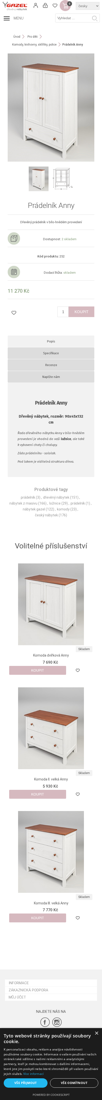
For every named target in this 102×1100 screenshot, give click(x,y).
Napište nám (51, 377)
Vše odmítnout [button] (74, 1083)
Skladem (84, 649)
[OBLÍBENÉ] (55, 5)
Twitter (57, 1022)
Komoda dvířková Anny (51, 655)
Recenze (51, 365)
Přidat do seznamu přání (14, 312)
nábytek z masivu (23, 503)
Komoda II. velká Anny (51, 779)
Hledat (94, 18)
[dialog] (51, 1064)
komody (63, 509)
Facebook (45, 1022)
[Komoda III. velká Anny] (51, 852)
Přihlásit (45, 5)
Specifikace (51, 353)
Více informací (33, 1074)
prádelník (28, 497)
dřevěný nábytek (56, 497)
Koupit (81, 312)
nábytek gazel (34, 509)
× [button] (96, 1033)
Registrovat (35, 5)
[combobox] (77, 18)
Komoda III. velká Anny (51, 903)
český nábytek (46, 515)
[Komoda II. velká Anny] (51, 728)
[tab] (51, 341)
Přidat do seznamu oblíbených (78, 670)
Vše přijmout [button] (25, 1083)
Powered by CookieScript (51, 1095)
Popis (51, 341)
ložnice (55, 503)
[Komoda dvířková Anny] (51, 604)
